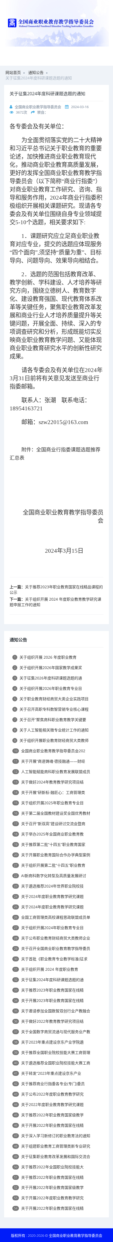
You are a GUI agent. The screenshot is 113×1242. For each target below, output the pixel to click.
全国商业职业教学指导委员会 (38, 106)
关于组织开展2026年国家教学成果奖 (48, 667)
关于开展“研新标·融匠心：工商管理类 (49, 792)
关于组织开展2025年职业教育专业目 (49, 802)
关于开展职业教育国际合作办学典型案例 (52, 854)
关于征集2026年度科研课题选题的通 (48, 678)
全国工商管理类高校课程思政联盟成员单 (52, 917)
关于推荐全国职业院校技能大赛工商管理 (52, 1052)
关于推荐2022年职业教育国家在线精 (49, 1177)
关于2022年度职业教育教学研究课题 (49, 1104)
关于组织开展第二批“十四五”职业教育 (49, 865)
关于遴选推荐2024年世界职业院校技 (49, 886)
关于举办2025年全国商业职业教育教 (49, 834)
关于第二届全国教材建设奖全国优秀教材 (52, 813)
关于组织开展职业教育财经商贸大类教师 (51, 740)
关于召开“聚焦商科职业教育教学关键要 (50, 719)
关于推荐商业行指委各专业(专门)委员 (49, 1083)
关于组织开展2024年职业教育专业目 (49, 927)
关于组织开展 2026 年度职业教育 (45, 657)
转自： (42, 112)
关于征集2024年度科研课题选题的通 (49, 979)
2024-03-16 (80, 106)
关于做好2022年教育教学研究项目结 (49, 1021)
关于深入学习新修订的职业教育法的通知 (52, 1135)
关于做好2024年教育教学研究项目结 (49, 782)
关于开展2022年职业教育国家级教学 (49, 1187)
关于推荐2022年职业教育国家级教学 (49, 1114)
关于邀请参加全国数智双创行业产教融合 (52, 1010)
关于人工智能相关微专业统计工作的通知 (51, 730)
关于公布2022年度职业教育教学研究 (49, 1094)
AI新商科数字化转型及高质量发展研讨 (50, 875)
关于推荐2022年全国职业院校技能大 (49, 1166)
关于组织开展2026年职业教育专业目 (48, 688)
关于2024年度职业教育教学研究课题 (49, 896)
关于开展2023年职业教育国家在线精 (49, 1000)
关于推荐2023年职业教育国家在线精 (49, 990)
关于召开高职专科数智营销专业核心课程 (51, 709)
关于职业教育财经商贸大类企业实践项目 (51, 698)
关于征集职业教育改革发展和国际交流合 (52, 1156)
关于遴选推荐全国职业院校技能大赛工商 (52, 1062)
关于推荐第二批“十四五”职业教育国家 (49, 844)
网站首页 (13, 72)
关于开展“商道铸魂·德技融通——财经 (49, 761)
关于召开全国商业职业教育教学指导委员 (52, 948)
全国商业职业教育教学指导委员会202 (49, 750)
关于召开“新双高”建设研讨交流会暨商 (49, 823)
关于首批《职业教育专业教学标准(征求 (50, 958)
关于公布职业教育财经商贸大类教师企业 (52, 938)
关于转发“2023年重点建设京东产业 (47, 1073)
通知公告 (36, 72)
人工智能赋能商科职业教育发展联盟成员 (52, 771)
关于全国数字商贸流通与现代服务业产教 (52, 1031)
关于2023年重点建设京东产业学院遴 (49, 1042)
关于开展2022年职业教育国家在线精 (49, 1125)
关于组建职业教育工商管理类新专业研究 (52, 1146)
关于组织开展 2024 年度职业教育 (46, 969)
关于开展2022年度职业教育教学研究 (49, 1197)
